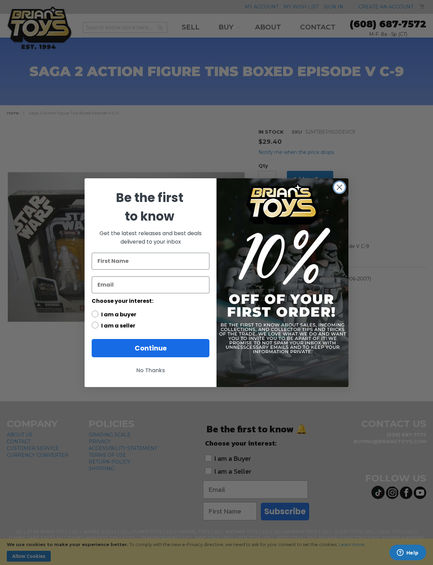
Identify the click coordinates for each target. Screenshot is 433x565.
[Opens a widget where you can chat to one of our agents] (407, 553)
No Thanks (150, 370)
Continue (151, 348)
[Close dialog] (339, 187)
